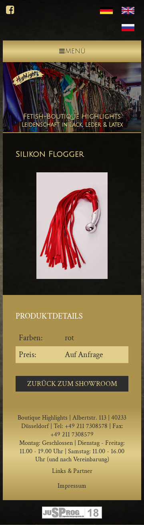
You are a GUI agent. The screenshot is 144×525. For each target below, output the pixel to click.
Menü (75, 51)
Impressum (72, 486)
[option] (71, 225)
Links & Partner (72, 471)
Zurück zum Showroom (72, 383)
